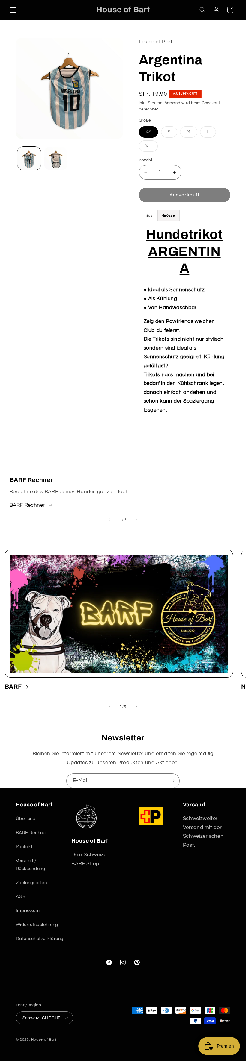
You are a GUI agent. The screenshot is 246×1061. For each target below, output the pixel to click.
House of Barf (44, 1039)
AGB (21, 896)
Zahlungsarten (31, 883)
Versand (173, 103)
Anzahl (145, 160)
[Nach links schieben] (109, 519)
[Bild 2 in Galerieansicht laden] (56, 158)
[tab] (169, 215)
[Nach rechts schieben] (136, 519)
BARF (13, 687)
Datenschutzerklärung (40, 938)
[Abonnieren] (172, 780)
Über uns (25, 818)
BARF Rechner (27, 505)
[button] (13, 10)
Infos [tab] (148, 216)
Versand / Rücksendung (30, 865)
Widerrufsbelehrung (37, 924)
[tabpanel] (184, 322)
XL (152, 147)
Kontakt (24, 847)
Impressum (28, 910)
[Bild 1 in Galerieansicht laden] (29, 158)
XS (152, 133)
